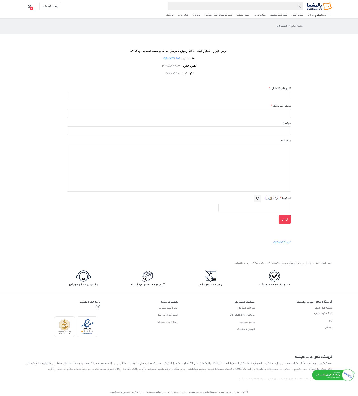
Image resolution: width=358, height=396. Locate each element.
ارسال (285, 219)
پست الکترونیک (282, 106)
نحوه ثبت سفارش (168, 307)
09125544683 (171, 65)
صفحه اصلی (297, 26)
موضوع (287, 123)
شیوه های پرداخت (168, 314)
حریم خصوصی (247, 322)
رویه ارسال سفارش (167, 322)
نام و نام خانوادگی (281, 88)
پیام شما (286, 140)
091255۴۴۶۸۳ (282, 242)
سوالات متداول (246, 307)
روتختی (328, 327)
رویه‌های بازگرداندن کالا (242, 314)
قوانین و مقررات (246, 329)
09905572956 (171, 58)
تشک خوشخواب (323, 313)
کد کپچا (286, 198)
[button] (318, 15)
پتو (330, 320)
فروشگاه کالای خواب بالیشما (203, 392)
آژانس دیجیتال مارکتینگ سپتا (123, 392)
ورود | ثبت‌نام (50, 6)
